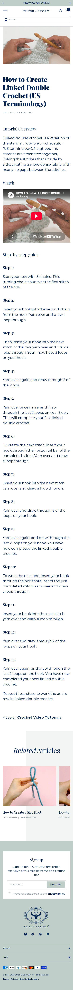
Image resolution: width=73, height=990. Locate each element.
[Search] (6, 20)
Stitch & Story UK (36, 11)
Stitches (8, 113)
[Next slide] (70, 3)
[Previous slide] (2, 3)
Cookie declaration (29, 979)
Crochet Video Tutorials (39, 717)
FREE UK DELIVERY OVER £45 (36, 3)
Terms (6, 979)
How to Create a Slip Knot (22, 812)
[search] (36, 19)
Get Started (10, 818)
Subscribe (56, 884)
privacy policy (56, 893)
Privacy (14, 979)
